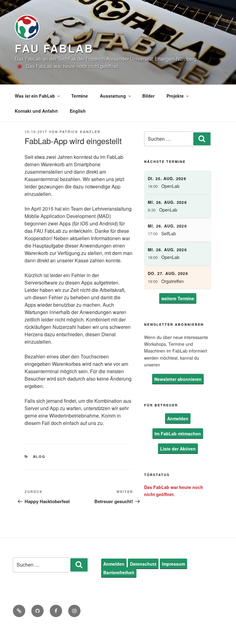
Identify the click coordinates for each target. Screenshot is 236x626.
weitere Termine (177, 298)
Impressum (173, 564)
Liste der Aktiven (178, 449)
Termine (79, 96)
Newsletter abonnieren (178, 379)
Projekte (175, 96)
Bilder (148, 96)
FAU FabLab (54, 48)
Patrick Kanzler (80, 131)
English (78, 111)
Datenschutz (143, 564)
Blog (39, 456)
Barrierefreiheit (118, 572)
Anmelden (177, 418)
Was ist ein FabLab (35, 96)
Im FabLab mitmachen (178, 433)
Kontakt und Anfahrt (36, 111)
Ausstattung (113, 96)
